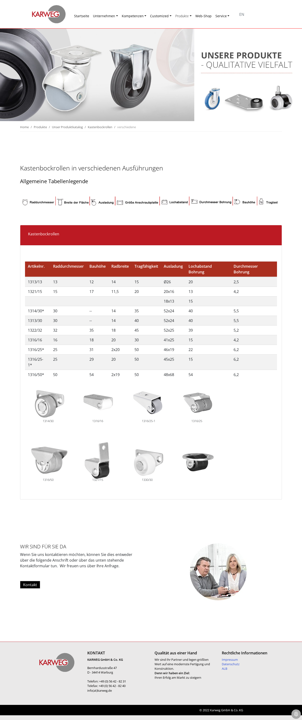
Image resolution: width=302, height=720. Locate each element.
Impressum (230, 659)
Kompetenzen (133, 16)
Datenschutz (230, 664)
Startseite (81, 16)
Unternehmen (104, 16)
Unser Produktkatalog (67, 127)
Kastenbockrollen (100, 127)
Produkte (182, 16)
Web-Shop (203, 16)
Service (221, 16)
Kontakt (30, 584)
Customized (159, 16)
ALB (224, 668)
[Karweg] (42, 14)
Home (24, 127)
